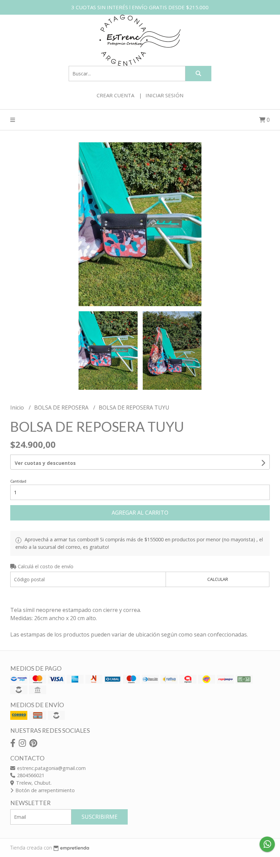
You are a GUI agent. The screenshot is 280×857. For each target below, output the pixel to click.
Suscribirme (99, 816)
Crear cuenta (115, 95)
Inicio (17, 407)
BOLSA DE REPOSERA (62, 407)
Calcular (217, 579)
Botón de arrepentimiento (44, 790)
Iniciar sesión (164, 95)
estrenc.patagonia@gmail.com (51, 768)
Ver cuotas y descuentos (45, 463)
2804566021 (30, 775)
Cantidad (18, 481)
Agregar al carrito (140, 512)
